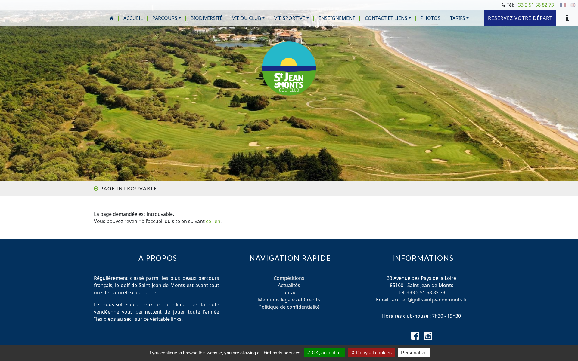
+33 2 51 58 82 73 (534, 5)
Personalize (414, 352)
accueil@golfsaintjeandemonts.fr (429, 299)
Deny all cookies (373, 352)
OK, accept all (326, 352)
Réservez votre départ (520, 18)
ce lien (213, 221)
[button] (167, 18)
